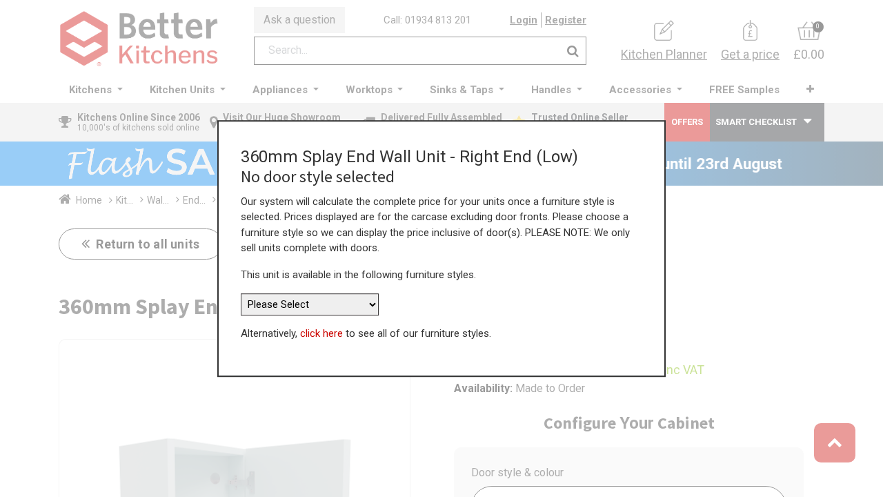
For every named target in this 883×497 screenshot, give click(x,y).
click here (321, 333)
